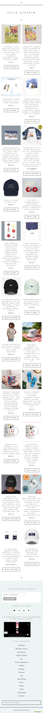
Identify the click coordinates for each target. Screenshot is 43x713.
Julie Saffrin (21, 12)
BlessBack (21, 645)
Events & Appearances (21, 662)
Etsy (21, 659)
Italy (21, 676)
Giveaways (21, 669)
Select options (32, 173)
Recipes (21, 686)
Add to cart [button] (11, 67)
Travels (21, 689)
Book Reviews (21, 652)
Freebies (21, 665)
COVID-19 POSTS (21, 655)
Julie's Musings (21, 679)
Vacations (21, 696)
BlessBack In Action (21, 649)
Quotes (21, 682)
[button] (21, 2)
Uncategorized (21, 692)
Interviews (21, 672)
